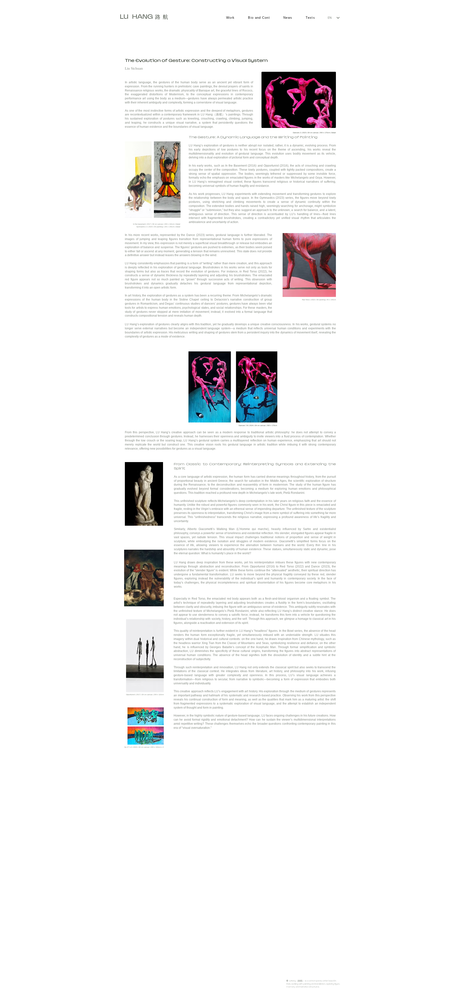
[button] (298, 100)
